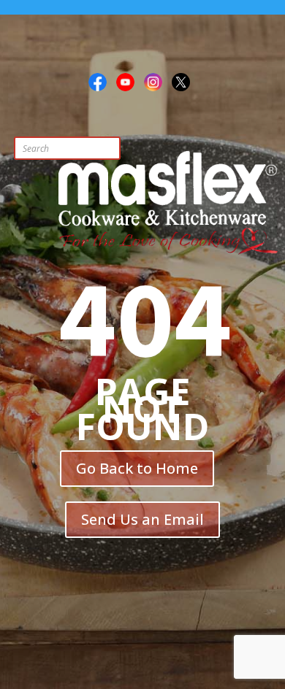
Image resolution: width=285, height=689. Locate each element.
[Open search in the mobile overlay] (98, 148)
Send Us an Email (142, 519)
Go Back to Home (137, 468)
